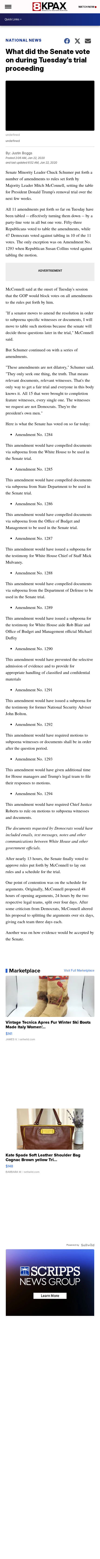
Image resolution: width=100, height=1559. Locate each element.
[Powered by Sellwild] (87, 1245)
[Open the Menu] (7, 6)
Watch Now (86, 6)
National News (24, 40)
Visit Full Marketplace (79, 970)
